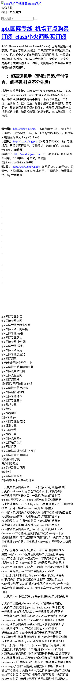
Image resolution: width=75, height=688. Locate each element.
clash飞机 (35, 3)
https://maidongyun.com (27, 154)
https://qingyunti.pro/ (24, 128)
